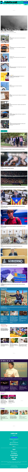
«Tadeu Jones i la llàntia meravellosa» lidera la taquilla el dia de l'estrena (23, 388)
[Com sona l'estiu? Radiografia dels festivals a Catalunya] (12, 397)
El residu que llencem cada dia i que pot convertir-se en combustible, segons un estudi (23, 318)
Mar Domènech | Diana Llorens (23, 418)
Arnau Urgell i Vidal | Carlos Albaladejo (11, 32)
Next (2, 393)
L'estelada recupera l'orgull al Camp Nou (7, 168)
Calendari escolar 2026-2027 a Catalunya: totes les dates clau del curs (18, 105)
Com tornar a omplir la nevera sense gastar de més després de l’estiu (4, 329)
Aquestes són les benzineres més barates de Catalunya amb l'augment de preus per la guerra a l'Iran (17, 124)
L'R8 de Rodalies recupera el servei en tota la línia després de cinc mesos (18, 38)
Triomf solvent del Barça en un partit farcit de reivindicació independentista (13, 187)
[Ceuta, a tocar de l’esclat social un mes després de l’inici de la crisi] (14, 236)
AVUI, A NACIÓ (4, 130)
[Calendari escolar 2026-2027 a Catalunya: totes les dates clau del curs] (5, 105)
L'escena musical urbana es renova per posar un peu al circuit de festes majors (4, 401)
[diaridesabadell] (14, 451)
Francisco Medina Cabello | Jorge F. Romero (22, 320)
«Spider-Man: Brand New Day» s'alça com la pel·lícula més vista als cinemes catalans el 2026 (14, 388)
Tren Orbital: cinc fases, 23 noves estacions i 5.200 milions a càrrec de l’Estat (17, 47)
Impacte (2, 32)
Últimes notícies (5, 4)
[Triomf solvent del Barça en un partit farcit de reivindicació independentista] (14, 178)
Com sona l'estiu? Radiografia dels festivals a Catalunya (12, 401)
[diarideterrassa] (14, 453)
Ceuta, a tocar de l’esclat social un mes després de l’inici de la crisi (11, 246)
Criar (3, 408)
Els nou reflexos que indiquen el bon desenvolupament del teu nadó (4, 417)
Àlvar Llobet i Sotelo (3, 150)
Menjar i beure (11, 343)
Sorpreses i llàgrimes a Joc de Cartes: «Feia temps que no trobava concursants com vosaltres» (5, 388)
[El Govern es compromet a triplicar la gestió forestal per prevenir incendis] (14, 140)
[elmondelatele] (14, 457)
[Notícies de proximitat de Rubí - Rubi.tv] (9, 2)
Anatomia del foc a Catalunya (7, 31)
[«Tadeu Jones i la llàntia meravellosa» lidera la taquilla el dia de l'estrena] (23, 383)
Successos (13, 4)
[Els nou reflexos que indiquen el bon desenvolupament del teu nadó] (5, 412)
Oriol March (2, 169)
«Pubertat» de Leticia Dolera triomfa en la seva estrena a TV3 (18, 57)
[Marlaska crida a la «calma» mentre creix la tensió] (14, 256)
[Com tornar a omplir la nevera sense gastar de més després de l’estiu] (18, 332)
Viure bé (4, 326)
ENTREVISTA (5, 316)
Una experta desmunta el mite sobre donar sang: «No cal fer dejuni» (5, 345)
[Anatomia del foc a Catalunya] (14, 22)
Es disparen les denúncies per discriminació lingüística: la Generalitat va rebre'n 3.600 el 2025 (17, 76)
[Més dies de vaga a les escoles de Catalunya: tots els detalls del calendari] (5, 96)
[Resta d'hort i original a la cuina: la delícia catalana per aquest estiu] (14, 340)
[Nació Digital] (3, 2)
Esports (2, 186)
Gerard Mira (11, 96)
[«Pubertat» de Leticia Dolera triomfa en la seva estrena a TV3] (5, 57)
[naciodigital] (14, 449)
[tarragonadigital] (14, 455)
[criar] (14, 459)
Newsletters (22, 0)
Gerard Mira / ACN (21, 389)
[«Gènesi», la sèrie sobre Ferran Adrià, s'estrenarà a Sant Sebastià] (14, 369)
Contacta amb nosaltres (14, 437)
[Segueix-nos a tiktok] (14, 435)
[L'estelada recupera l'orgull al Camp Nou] (14, 159)
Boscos (2, 316)
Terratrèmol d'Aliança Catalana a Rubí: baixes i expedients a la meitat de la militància (18, 114)
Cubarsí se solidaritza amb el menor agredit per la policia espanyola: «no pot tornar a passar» (13, 226)
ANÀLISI (23, 316)
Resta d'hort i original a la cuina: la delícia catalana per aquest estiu (14, 345)
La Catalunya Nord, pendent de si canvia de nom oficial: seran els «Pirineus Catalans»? (13, 284)
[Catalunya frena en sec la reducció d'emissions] (5, 86)
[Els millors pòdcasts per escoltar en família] (23, 412)
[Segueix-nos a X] (13, 435)
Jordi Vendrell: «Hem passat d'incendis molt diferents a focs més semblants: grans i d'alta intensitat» (4, 319)
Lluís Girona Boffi (12, 77)
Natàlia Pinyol (11, 39)
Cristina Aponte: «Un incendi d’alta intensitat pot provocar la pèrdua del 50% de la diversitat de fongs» (14, 307)
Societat (9, 4)
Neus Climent (2, 188)
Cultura (19, 4)
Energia (20, 316)
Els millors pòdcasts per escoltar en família (22, 417)
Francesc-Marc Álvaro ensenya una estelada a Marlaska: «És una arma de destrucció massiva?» (13, 207)
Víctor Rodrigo (11, 58)
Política (16, 4)
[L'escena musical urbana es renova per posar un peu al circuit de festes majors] (4, 397)
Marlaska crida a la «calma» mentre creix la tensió (9, 265)
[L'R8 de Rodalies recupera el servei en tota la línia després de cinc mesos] (5, 38)
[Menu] (0, 4)
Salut (1, 343)
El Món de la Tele (12, 56)
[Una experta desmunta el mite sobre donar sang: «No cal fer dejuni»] (5, 340)
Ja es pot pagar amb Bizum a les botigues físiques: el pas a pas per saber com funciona (18, 67)
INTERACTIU (5, 32)
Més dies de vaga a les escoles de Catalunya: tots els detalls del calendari (18, 95)
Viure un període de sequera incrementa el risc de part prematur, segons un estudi (23, 345)
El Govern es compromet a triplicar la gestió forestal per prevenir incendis (13, 149)
